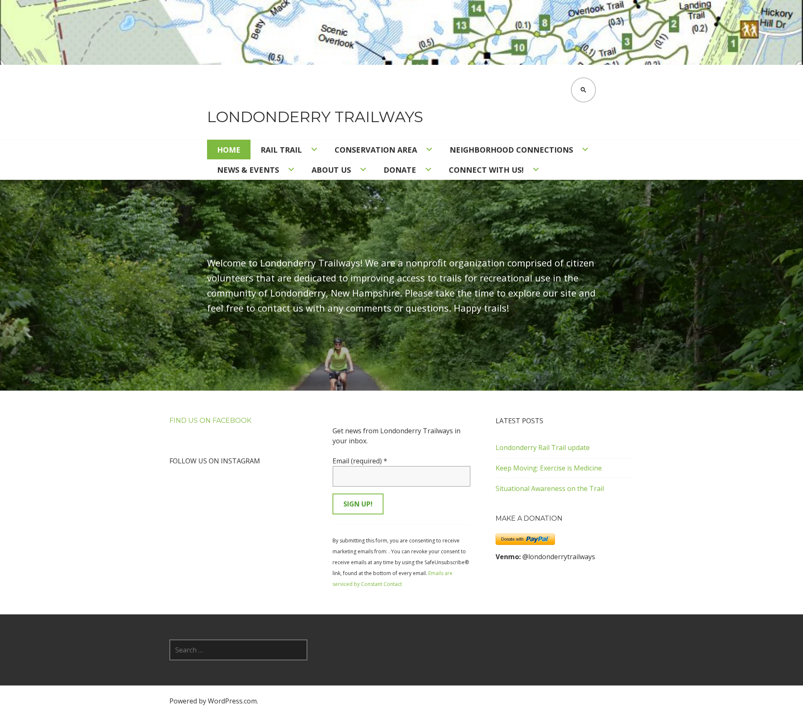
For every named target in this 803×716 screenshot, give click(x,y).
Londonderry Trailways (315, 116)
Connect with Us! (486, 170)
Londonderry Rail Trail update (543, 447)
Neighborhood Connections (511, 150)
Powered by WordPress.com (213, 701)
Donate (400, 170)
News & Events (248, 170)
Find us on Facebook (210, 420)
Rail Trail (281, 150)
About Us (331, 170)
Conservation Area (376, 150)
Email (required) (359, 460)
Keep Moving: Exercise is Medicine (549, 468)
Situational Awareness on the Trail (550, 488)
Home (228, 150)
